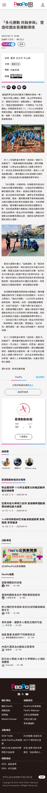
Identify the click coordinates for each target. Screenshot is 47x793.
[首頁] (23, 4)
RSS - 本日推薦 (9, 768)
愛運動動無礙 (23, 419)
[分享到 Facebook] (9, 87)
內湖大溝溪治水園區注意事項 (18, 646)
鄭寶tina (17, 468)
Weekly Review (9, 718)
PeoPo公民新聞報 (32, 706)
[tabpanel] (23, 385)
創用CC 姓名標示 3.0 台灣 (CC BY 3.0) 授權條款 (16, 76)
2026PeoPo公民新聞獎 (13, 566)
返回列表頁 (23, 392)
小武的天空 (11, 598)
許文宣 (9, 625)
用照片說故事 (8, 752)
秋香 (8, 613)
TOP (42, 777)
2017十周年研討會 (32, 739)
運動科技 (16, 64)
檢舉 (21, 44)
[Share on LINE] (19, 87)
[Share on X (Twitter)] (14, 87)
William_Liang (30, 468)
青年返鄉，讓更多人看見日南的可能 (22, 622)
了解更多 (23, 437)
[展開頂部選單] (42, 4)
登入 (31, 385)
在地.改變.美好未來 (33, 747)
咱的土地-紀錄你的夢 (11, 747)
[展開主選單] (4, 4)
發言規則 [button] (40, 377)
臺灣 (12, 58)
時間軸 (5, 714)
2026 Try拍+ (7, 735)
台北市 (19, 58)
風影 (8, 586)
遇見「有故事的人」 (33, 752)
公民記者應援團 (31, 714)
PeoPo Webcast (31, 710)
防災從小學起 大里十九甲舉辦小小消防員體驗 (23, 660)
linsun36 (9, 665)
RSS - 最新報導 (9, 763)
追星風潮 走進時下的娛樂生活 (18, 634)
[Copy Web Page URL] (24, 87)
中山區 (27, 58)
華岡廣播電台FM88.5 (15, 637)
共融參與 (14, 70)
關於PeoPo (7, 706)
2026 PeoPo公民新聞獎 (12, 741)
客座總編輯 (29, 723)
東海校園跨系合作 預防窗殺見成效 (21, 594)
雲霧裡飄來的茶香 (12, 582)
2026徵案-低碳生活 (33, 735)
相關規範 (6, 710)
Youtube (27, 694)
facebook (19, 694)
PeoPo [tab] (18, 377)
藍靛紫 (9, 650)
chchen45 (6, 468)
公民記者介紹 (30, 718)
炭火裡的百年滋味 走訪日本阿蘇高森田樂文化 (23, 608)
